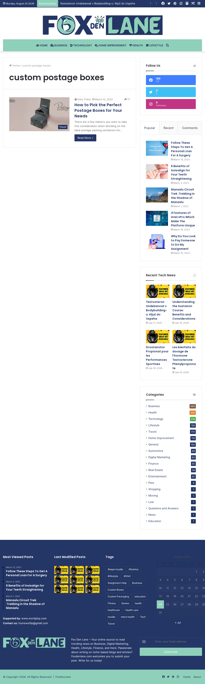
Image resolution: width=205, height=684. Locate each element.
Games (125, 603)
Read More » (85, 137)
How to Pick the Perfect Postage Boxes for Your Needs (98, 110)
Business (60, 45)
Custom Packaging (118, 596)
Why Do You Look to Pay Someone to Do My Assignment (183, 242)
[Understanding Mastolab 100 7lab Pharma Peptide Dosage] (92, 589)
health (138, 603)
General (153, 444)
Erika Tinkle (84, 99)
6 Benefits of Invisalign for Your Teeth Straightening (181, 172)
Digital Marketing (159, 457)
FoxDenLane (63, 676)
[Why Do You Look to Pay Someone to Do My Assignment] (157, 241)
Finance (153, 463)
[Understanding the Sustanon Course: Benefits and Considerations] (184, 291)
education (140, 596)
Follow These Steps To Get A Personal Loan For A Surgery (182, 149)
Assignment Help (117, 582)
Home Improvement (112, 45)
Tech (143, 616)
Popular (149, 128)
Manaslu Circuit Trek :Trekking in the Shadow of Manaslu (183, 195)
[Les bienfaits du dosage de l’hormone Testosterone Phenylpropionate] (184, 336)
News (152, 514)
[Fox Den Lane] (103, 25)
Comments (190, 128)
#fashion (134, 569)
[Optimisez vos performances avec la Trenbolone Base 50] (92, 579)
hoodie (111, 616)
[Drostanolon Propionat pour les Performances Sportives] (157, 336)
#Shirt (127, 576)
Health (137, 45)
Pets (151, 482)
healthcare (114, 610)
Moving (153, 495)
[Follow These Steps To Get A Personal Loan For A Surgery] (157, 148)
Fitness (112, 603)
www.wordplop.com (33, 618)
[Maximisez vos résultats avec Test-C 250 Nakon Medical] (61, 589)
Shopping (154, 489)
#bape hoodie (115, 569)
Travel (152, 431)
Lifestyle (156, 45)
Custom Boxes (116, 589)
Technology (82, 45)
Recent (169, 128)
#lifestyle (113, 576)
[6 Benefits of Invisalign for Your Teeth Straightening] (157, 171)
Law (151, 502)
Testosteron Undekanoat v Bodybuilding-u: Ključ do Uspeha (97, 3)
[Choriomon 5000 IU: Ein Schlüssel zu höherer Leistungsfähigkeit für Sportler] (61, 570)
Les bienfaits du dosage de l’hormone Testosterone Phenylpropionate (184, 357)
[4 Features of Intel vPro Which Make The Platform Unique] (157, 218)
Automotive (155, 450)
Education (154, 521)
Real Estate (155, 470)
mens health (128, 616)
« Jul (178, 622)
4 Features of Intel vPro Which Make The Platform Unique (183, 219)
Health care (131, 610)
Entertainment (157, 476)
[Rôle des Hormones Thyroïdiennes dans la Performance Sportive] (77, 589)
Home (43, 45)
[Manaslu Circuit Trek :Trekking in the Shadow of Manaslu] (157, 194)
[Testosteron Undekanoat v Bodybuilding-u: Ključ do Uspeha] (157, 291)
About (197, 676)
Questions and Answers (163, 508)
